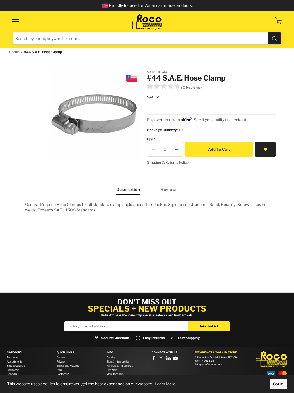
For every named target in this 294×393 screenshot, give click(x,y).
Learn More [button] (165, 383)
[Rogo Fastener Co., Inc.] (147, 22)
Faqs (59, 369)
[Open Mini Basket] (278, 20)
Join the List (209, 326)
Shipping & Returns (68, 365)
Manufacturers (115, 373)
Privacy (61, 361)
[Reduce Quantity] (153, 149)
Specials (12, 373)
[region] (147, 207)
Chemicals (13, 369)
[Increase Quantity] (177, 149)
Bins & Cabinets (16, 365)
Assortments (14, 361)
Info (110, 352)
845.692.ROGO (204, 361)
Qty (150, 139)
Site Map (112, 369)
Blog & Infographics (118, 361)
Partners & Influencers (120, 365)
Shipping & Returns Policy (168, 162)
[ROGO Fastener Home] (271, 359)
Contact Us (63, 373)
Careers (61, 357)
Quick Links (65, 352)
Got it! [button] (278, 384)
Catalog (111, 357)
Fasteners (12, 357)
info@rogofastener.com (208, 364)
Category (14, 352)
